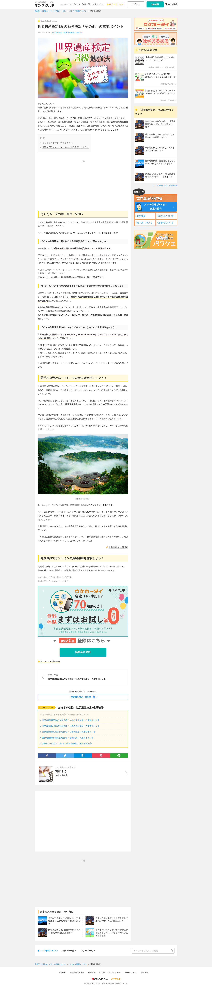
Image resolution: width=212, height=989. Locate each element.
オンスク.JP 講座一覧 (50, 661)
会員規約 (91, 973)
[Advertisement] (83, 183)
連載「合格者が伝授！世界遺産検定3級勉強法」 (60, 107)
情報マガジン (98, 4)
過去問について (165, 222)
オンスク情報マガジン (47, 950)
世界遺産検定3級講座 (118, 547)
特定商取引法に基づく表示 (110, 973)
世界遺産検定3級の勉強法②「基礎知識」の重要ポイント (68, 738)
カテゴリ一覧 (68, 950)
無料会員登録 (83, 652)
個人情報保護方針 (77, 973)
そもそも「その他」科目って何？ (57, 143)
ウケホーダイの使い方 (70, 4)
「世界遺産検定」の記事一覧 (166, 185)
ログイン (136, 4)
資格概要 (141, 216)
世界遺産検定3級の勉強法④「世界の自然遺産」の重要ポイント (71, 726)
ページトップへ (205, 982)
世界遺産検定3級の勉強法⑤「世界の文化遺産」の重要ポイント (71, 720)
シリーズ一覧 (87, 950)
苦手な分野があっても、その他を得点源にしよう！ (65, 147)
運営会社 (62, 973)
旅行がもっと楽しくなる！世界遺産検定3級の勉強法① (67, 743)
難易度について (144, 222)
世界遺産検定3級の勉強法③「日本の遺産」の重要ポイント (69, 732)
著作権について (131, 973)
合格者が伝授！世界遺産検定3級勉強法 (67, 33)
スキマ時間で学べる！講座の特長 (155, 206)
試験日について (165, 216)
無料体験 (155, 4)
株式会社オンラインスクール (93, 983)
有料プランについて (116, 4)
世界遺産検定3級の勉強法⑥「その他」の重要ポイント (81, 26)
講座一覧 (86, 4)
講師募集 (144, 973)
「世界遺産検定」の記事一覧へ (83, 697)
